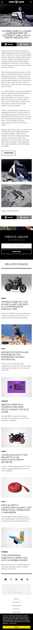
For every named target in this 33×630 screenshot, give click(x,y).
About (16, 599)
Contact (16, 602)
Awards (16, 612)
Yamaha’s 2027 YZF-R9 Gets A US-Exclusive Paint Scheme (15, 458)
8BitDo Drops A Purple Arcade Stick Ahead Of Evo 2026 (15, 408)
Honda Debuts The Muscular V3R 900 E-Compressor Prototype (14, 305)
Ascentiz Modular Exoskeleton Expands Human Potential (14, 356)
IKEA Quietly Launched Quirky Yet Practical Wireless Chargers (16, 509)
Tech (3, 348)
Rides (3, 298)
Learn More (8, 153)
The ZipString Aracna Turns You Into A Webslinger (14, 558)
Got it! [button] (17, 627)
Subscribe (16, 252)
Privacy (16, 609)
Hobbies (4, 401)
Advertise (16, 606)
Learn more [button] (12, 623)
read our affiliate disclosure (15, 592)
